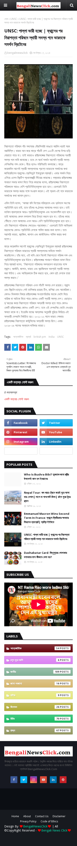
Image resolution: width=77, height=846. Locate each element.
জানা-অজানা (34, 683)
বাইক (34, 695)
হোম (6, 19)
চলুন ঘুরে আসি (34, 660)
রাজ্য (34, 730)
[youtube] (56, 432)
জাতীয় (34, 672)
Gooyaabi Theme (38, 840)
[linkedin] (56, 441)
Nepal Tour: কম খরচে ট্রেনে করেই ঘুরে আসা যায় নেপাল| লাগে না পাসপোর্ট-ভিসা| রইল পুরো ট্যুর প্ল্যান (47, 497)
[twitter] (56, 422)
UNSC (13, 19)
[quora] (20, 451)
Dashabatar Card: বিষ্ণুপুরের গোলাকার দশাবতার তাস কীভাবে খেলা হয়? (45, 555)
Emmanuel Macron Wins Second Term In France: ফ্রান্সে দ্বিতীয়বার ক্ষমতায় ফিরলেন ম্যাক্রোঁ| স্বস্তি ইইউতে (46, 518)
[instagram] (20, 441)
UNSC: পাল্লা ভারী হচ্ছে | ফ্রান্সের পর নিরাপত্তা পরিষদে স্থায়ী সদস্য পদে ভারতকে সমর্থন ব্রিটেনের (47, 537)
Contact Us (41, 816)
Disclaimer (59, 816)
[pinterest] (20, 432)
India (52, 337)
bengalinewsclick (17, 53)
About (27, 816)
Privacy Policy (28, 821)
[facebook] (20, 422)
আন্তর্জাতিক (18, 337)
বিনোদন (34, 707)
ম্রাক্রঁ (28, 337)
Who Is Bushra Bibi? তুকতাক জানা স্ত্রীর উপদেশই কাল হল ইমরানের (46, 476)
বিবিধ (34, 719)
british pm (40, 337)
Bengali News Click (54, 830)
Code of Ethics (49, 821)
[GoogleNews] (56, 451)
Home (15, 816)
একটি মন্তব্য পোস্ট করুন (16, 399)
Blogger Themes (40, 836)
